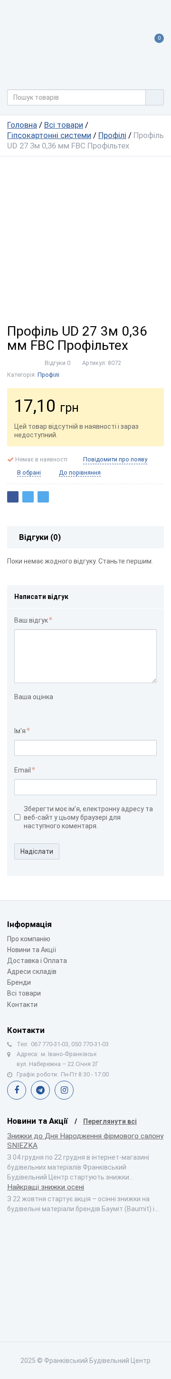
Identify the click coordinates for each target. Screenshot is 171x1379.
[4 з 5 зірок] (49, 710)
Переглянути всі (110, 1121)
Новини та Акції (31, 950)
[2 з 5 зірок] (29, 710)
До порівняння (80, 472)
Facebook (16, 1090)
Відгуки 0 (57, 362)
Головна (22, 125)
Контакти (22, 1004)
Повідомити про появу (115, 459)
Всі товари (63, 125)
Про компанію (28, 939)
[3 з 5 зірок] (39, 710)
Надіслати (36, 851)
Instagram (64, 1090)
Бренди (19, 982)
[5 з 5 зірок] (59, 710)
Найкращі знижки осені (45, 1187)
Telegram (40, 1090)
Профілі (112, 135)
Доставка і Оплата (37, 960)
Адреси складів (32, 971)
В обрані (29, 472)
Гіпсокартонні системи (49, 135)
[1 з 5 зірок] (19, 710)
